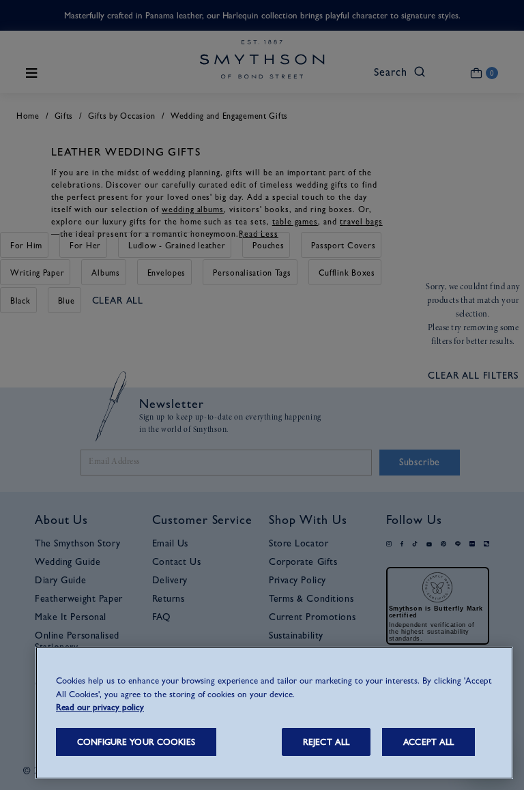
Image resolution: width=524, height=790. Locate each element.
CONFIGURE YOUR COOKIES (136, 742)
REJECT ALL (326, 742)
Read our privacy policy (100, 707)
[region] (274, 713)
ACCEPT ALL (428, 742)
